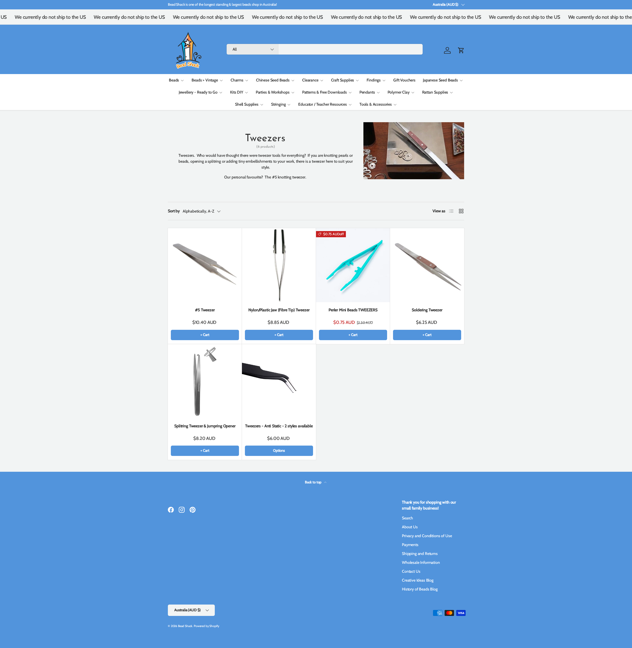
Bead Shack (185, 626)
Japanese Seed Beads (440, 80)
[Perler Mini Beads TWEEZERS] (353, 265)
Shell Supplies (246, 104)
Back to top (313, 482)
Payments (410, 544)
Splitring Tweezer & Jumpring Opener (204, 426)
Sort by (174, 211)
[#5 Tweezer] (205, 265)
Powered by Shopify (206, 626)
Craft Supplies (342, 80)
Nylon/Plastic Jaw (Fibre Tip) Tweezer (278, 310)
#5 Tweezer (205, 310)
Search (407, 518)
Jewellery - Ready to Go (198, 92)
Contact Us (411, 571)
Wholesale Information (421, 562)
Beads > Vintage (205, 80)
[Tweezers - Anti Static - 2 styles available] (279, 381)
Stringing (278, 104)
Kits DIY (236, 92)
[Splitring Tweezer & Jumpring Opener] (205, 381)
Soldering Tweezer (427, 310)
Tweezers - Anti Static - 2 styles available (279, 426)
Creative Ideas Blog (418, 580)
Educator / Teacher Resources (322, 104)
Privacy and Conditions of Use (427, 535)
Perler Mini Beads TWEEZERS (353, 310)
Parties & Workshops (273, 92)
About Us (410, 527)
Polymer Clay (399, 92)
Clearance (310, 80)
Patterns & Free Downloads (324, 92)
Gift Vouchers (404, 80)
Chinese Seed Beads (273, 80)
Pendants (367, 92)
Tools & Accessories (375, 104)
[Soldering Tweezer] (427, 265)
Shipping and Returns (420, 553)
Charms (237, 80)
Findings (374, 80)
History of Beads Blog (420, 589)
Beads (174, 80)
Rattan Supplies (435, 92)
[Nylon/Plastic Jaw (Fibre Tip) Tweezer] (279, 265)
